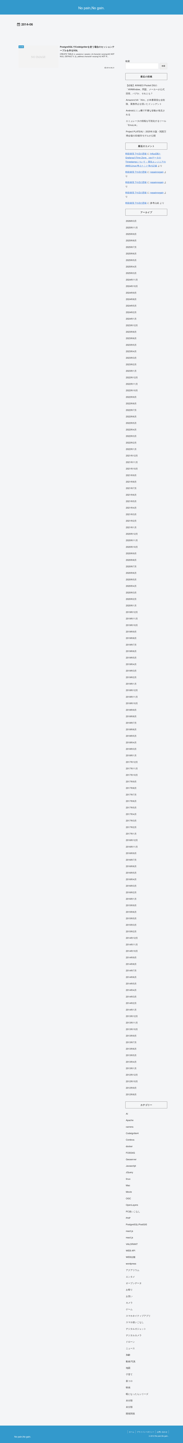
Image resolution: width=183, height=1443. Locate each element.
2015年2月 (131, 931)
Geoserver (131, 1159)
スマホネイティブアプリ (138, 1315)
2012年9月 (131, 1087)
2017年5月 (131, 807)
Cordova (130, 1139)
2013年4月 (131, 1061)
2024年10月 (132, 286)
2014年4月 (131, 990)
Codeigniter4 (132, 1133)
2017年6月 (131, 801)
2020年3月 (131, 592)
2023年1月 (131, 370)
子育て (129, 1374)
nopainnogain (157, 171)
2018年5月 (131, 735)
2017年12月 (132, 761)
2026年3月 (131, 220)
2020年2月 (131, 599)
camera (129, 1126)
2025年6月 (131, 253)
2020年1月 (131, 605)
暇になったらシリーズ (137, 1393)
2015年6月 (131, 911)
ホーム (131, 1432)
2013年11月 (132, 1022)
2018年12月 (132, 690)
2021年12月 (132, 455)
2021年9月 (131, 475)
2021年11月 (132, 462)
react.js (129, 1230)
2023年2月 (131, 364)
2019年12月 (132, 611)
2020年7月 (131, 566)
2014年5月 (131, 983)
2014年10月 (132, 950)
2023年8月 (131, 331)
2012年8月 (131, 1094)
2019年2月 (131, 677)
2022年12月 (132, 377)
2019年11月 (132, 618)
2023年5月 (131, 344)
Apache (129, 1120)
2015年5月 (131, 918)
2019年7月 (131, 644)
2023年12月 (132, 325)
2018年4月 (131, 742)
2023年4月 (131, 351)
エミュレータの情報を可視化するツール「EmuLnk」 (146, 122)
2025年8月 (131, 240)
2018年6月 (131, 729)
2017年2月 (131, 827)
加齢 (128, 1354)
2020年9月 (131, 553)
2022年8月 (131, 403)
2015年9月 (131, 905)
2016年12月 (132, 840)
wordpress (131, 1263)
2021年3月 (131, 514)
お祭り (129, 1289)
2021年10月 (132, 468)
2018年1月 (131, 755)
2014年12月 (132, 937)
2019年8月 (131, 638)
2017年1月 (131, 833)
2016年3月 (131, 885)
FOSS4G (130, 1152)
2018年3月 (131, 748)
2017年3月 (131, 820)
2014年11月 (132, 944)
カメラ (129, 1302)
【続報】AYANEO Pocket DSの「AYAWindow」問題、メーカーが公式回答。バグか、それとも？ (145, 89)
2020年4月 (131, 585)
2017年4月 (131, 813)
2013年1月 (131, 1068)
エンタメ (130, 1276)
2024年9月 (131, 292)
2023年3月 (131, 357)
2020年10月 (132, 546)
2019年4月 (131, 664)
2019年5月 (131, 657)
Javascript (131, 1165)
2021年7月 (131, 488)
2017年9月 (131, 781)
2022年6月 (131, 416)
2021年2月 (131, 520)
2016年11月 (132, 846)
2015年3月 (131, 924)
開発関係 (130, 1413)
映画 (128, 1387)
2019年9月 (131, 631)
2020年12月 (132, 533)
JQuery (129, 1172)
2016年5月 (131, 872)
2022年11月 (132, 383)
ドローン (130, 1341)
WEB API (130, 1250)
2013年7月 (131, 1042)
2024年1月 (131, 318)
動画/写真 (130, 1361)
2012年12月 (132, 1074)
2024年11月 (132, 279)
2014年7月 (131, 970)
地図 (128, 1367)
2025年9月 (131, 234)
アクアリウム (132, 1270)
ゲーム (129, 1309)
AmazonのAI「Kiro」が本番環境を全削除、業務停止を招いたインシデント (145, 101)
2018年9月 (131, 709)
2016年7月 (131, 859)
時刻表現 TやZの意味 (136, 153)
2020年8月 (131, 559)
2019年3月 (131, 670)
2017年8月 (131, 787)
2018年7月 (131, 722)
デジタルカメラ (134, 1335)
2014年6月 (131, 976)
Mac (128, 1185)
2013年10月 (132, 1029)
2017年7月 (131, 794)
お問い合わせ (162, 1432)
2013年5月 (131, 1055)
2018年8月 (131, 716)
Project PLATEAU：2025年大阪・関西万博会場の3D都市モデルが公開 (146, 133)
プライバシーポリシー (145, 1432)
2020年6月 (131, 572)
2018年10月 (132, 703)
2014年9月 (131, 957)
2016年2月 (131, 892)
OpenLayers (132, 1204)
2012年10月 (132, 1081)
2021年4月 (131, 507)
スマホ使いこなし (135, 1322)
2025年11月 (132, 227)
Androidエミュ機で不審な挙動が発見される (145, 112)
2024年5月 (131, 305)
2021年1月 (131, 527)
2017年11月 (132, 768)
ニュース (130, 1348)
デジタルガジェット (136, 1328)
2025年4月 (131, 266)
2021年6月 (131, 494)
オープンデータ (134, 1283)
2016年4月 (131, 879)
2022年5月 (131, 422)
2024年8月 (131, 299)
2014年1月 (131, 1009)
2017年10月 (132, 774)
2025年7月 (131, 246)
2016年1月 (131, 898)
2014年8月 (131, 963)
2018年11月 (132, 696)
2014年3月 (131, 996)
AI (127, 1113)
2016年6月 (131, 866)
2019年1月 (131, 683)
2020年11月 (132, 540)
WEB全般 (130, 1257)
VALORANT (132, 1243)
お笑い (129, 1296)
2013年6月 (131, 1048)
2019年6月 (131, 651)
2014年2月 (131, 1003)
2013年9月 (131, 1035)
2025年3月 (131, 273)
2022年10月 (132, 390)
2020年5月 (131, 579)
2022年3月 (131, 436)
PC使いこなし (133, 1211)
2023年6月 (131, 338)
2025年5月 (131, 260)
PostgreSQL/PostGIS (136, 1224)
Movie (129, 1191)
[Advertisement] (67, 34)
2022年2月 (131, 442)
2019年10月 (132, 625)
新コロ (129, 1380)
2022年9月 (131, 396)
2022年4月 (131, 429)
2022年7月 (131, 409)
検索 (127, 61)
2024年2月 (131, 312)
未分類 (129, 1400)
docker (129, 1146)
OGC (128, 1198)
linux (128, 1178)
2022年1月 (131, 449)
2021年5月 (131, 501)
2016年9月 (131, 853)
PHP (128, 1217)
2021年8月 (131, 481)
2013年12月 (132, 1016)
